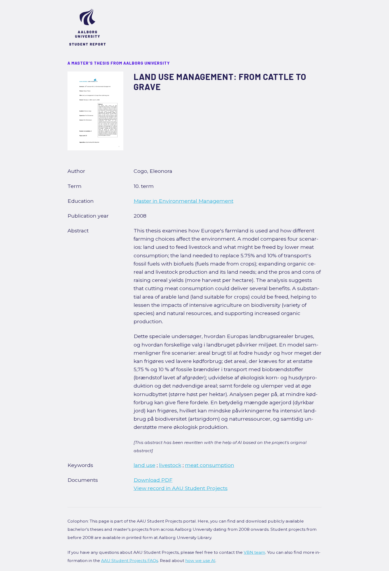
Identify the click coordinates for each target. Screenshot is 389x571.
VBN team (254, 552)
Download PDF (153, 480)
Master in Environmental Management (183, 201)
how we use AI (200, 560)
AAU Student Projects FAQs (129, 560)
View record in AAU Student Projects (181, 488)
